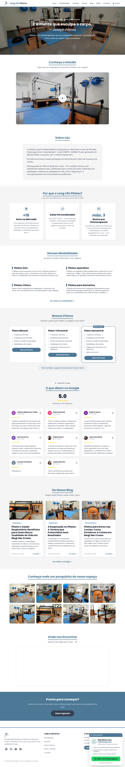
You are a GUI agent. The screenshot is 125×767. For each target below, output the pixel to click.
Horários (75, 3)
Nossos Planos (49, 745)
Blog (91, 3)
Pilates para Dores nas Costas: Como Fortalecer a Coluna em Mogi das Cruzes (98, 531)
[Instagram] (11, 749)
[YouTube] (16, 749)
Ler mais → (37, 554)
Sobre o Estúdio (50, 749)
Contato (106, 3)
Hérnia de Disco (90, 523)
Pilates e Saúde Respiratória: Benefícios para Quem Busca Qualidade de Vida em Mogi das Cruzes (26, 532)
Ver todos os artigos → (62, 561)
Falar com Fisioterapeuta (107, 759)
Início (54, 3)
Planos (84, 3)
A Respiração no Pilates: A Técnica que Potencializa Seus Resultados (62, 531)
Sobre (98, 3)
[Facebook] (6, 749)
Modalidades (64, 3)
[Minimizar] (120, 735)
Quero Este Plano (26, 350)
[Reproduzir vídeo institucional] (62, 98)
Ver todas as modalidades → (62, 301)
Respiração (17, 523)
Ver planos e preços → (106, 763)
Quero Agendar (62, 713)
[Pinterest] (20, 749)
